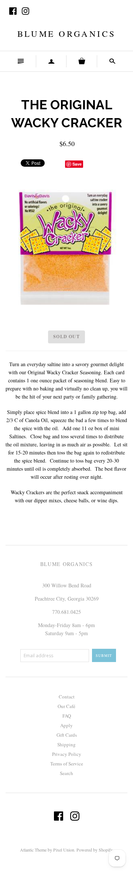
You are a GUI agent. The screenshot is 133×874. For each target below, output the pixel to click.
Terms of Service (66, 763)
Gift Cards (67, 735)
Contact (67, 696)
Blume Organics (66, 33)
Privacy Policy (66, 754)
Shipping (66, 744)
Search (66, 773)
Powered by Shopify (94, 850)
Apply (66, 725)
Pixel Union (63, 850)
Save (77, 164)
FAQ (66, 715)
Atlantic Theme (33, 850)
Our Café (66, 706)
